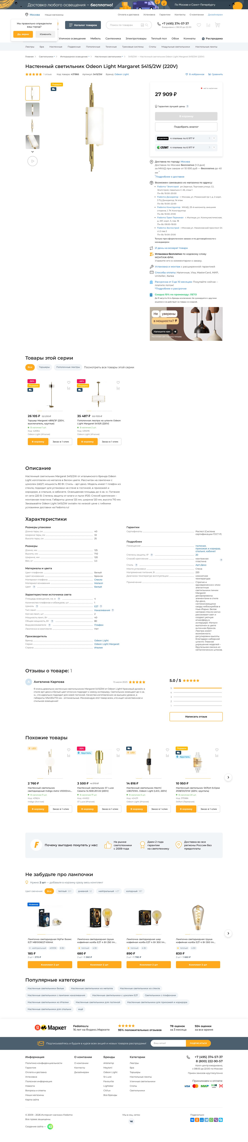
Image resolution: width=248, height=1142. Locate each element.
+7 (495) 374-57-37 (175, 23)
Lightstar (108, 1086)
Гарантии (164, 14)
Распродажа (214, 38)
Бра (42, 46)
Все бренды (110, 1095)
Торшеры (135, 1072)
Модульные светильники (175, 46)
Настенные (55, 46)
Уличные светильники (142, 1081)
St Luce (107, 1076)
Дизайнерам (215, 14)
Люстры (29, 46)
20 (197, 554)
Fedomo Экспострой (168, 228)
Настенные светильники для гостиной (98, 1002)
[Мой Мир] (202, 1120)
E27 (96, 606)
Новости (30, 1086)
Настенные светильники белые (46, 988)
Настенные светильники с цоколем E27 (115, 995)
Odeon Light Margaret (106, 644)
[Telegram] (206, 1120)
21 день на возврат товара (171, 248)
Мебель (95, 38)
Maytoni (107, 1067)
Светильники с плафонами (160, 995)
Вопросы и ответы (35, 1090)
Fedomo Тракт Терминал (170, 217)
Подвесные (74, 46)
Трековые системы (133, 46)
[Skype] (221, 1120)
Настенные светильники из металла (92, 988)
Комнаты (190, 38)
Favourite (108, 1081)
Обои (175, 38)
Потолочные (93, 46)
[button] (32, 152)
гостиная (201, 545)
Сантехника (113, 38)
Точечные (111, 46)
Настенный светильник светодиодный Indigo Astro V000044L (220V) (50, 789)
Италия (98, 647)
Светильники (137, 1090)
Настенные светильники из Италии (48, 1002)
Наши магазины (34, 1095)
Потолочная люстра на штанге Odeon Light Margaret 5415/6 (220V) (99, 422)
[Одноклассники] (197, 1120)
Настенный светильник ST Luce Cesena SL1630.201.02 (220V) (95, 789)
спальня (200, 551)
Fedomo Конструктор (168, 207)
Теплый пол (159, 38)
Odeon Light (110, 1072)
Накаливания (102, 610)
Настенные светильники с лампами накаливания (56, 995)
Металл (98, 583)
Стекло (98, 579)
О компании (197, 14)
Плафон (98, 624)
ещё (80, 1009)
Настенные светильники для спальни (49, 1009)
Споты (152, 46)
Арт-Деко (201, 564)
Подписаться (198, 1043)
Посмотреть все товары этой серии (109, 367)
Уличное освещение (72, 38)
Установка (149, 14)
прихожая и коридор (208, 548)
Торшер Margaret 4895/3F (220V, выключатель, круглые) (46, 422)
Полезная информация (38, 1081)
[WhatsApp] (211, 1120)
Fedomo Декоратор (167, 197)
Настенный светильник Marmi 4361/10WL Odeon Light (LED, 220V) (147, 789)
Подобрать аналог (186, 126)
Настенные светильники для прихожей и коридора (157, 1002)
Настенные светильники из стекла (140, 988)
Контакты (180, 14)
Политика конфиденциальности (43, 1063)
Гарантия (30, 1067)
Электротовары (136, 38)
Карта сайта (32, 1099)
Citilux (107, 1090)
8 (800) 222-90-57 (209, 1061)
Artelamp (108, 1063)
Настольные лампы (206, 46)
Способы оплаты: (166, 272)
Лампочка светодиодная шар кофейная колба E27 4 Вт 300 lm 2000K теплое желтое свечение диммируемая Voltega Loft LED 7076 (148, 941)
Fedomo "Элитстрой (168, 186)
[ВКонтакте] (192, 1120)
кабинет (211, 551)
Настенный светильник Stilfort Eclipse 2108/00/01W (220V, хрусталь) (198, 789)
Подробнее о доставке (169, 176)
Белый (98, 586)
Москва (185, 161)
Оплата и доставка (128, 14)
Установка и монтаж (168, 266)
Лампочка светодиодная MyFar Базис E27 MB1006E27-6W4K (50, 941)
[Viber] (216, 1120)
